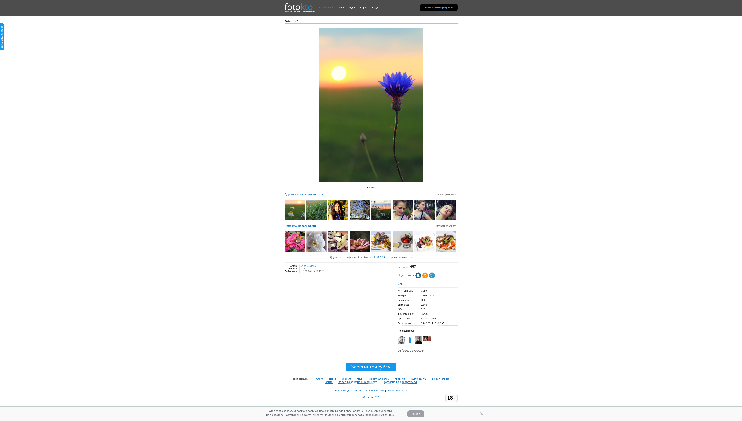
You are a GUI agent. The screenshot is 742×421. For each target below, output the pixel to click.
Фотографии (326, 7)
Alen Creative (308, 266)
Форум (363, 7)
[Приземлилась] (295, 251)
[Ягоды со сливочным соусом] (403, 251)
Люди (375, 7)
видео (332, 378)
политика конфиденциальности (358, 381)
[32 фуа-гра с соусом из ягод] (424, 251)
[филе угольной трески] (381, 251)
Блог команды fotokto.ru (348, 390)
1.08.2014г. (380, 257)
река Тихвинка (399, 257)
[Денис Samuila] (401, 343)
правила (400, 378)
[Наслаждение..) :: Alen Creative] (446, 219)
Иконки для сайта (397, 390)
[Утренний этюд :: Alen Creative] (381, 219)
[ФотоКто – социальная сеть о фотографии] (299, 5)
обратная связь (379, 378)
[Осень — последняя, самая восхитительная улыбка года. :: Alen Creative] (338, 219)
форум (346, 378)
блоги (319, 378)
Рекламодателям (374, 390)
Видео (352, 7)
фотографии (301, 378)
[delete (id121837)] (410, 343)
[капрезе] (446, 251)
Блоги (341, 7)
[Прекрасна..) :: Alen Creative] (424, 219)
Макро (304, 268)
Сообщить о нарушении (411, 350)
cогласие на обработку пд (400, 381)
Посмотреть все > (447, 194)
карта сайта (418, 378)
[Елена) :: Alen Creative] (403, 219)
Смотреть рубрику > (446, 226)
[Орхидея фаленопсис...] (316, 251)
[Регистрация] (2, 49)
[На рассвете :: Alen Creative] (295, 219)
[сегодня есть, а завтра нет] (338, 251)
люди (360, 378)
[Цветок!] (360, 251)
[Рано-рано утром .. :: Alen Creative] (316, 219)
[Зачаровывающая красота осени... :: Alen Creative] (360, 219)
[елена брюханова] (427, 340)
